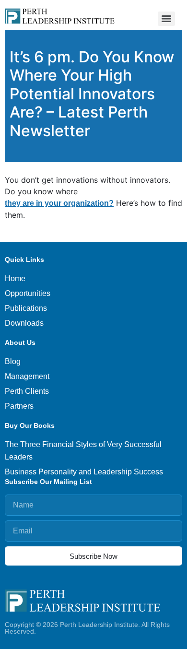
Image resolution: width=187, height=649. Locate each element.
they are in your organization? (59, 203)
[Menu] (166, 19)
